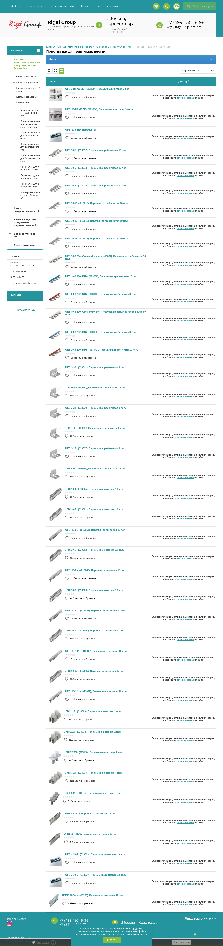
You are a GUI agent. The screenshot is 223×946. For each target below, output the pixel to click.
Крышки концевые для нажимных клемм (30, 135)
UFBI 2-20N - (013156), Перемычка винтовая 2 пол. (93, 752)
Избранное (45, 942)
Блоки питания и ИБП (24, 235)
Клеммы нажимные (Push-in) (28, 89)
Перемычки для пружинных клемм (29, 168)
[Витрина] (55, 71)
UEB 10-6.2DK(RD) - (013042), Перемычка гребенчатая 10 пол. (101, 349)
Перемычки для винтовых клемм (29, 177)
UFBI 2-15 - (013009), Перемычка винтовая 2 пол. (92, 711)
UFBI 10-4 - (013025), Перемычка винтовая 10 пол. (94, 489)
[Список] (49, 71)
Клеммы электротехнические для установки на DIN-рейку (88, 46)
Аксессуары (126, 46)
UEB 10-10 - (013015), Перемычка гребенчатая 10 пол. (96, 203)
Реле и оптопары (24, 245)
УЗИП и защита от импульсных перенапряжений (25, 222)
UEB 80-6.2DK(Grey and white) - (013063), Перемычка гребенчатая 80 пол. (105, 313)
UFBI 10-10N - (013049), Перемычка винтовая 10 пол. (96, 651)
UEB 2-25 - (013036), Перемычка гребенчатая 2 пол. (95, 468)
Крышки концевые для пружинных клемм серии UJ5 (30, 124)
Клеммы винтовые (26, 76)
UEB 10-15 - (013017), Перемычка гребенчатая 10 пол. (96, 238)
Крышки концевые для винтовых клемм (30, 147)
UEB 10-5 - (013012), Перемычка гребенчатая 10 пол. (96, 150)
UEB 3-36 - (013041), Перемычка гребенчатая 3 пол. (95, 367)
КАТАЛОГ (16, 6)
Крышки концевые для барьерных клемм (30, 158)
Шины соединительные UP (26, 210)
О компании (35, 6)
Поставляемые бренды (24, 283)
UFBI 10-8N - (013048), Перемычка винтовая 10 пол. (95, 610)
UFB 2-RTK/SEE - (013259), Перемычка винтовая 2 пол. (97, 88)
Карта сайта (17, 276)
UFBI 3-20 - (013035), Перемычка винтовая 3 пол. (93, 772)
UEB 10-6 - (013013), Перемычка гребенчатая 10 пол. (96, 167)
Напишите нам (90, 6)
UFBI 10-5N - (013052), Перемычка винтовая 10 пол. (95, 529)
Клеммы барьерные (27, 96)
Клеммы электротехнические (22, 264)
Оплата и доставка (62, 6)
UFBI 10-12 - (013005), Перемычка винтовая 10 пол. (95, 671)
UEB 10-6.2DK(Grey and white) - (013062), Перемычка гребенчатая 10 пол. (105, 257)
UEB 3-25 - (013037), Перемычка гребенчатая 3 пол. (95, 448)
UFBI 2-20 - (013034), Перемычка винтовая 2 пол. (92, 731)
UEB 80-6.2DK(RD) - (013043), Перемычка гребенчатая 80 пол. (101, 294)
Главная (50, 46)
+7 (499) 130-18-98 (186, 22)
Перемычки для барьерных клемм (29, 185)
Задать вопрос (18, 271)
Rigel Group (62, 22)
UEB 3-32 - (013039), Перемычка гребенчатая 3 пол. (95, 407)
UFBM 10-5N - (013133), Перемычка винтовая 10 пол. (93, 895)
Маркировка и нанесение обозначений (30, 195)
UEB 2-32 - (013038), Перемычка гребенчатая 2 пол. (95, 428)
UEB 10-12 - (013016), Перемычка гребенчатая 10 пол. (96, 220)
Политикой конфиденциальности (130, 934)
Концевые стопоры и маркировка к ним (29, 113)
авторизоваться (185, 98)
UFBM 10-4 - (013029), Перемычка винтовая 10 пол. (95, 854)
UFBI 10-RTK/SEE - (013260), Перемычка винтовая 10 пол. (99, 109)
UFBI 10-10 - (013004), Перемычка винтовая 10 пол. (95, 630)
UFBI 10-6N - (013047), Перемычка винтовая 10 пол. (95, 570)
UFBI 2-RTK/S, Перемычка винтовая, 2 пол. (89, 813)
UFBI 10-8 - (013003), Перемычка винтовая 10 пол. (94, 590)
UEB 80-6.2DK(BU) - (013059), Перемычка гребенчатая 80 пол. (101, 332)
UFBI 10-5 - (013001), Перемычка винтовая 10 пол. (94, 509)
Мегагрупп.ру (209, 918)
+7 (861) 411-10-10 (184, 27)
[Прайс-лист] (61, 71)
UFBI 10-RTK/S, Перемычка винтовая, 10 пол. (91, 834)
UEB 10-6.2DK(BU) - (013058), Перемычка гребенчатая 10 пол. (101, 276)
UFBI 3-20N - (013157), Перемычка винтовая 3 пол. (92, 793)
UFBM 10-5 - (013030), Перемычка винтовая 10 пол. (95, 874)
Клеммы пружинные (27, 82)
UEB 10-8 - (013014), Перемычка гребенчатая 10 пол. (96, 185)
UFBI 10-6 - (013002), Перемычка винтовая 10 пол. (94, 549)
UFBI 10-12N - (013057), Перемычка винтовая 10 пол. (96, 691)
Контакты (111, 6)
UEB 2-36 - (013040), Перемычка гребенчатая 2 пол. (95, 387)
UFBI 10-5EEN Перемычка (80, 129)
